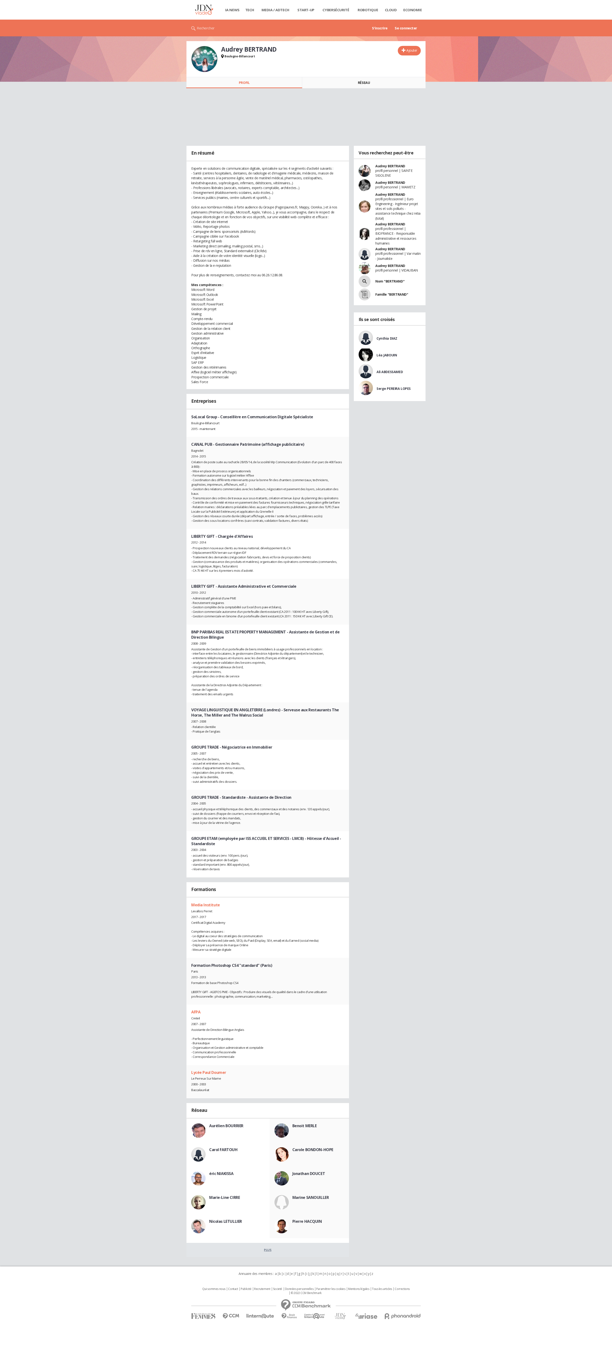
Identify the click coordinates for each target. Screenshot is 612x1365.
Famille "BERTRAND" (391, 294)
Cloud (391, 9)
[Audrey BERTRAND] (204, 59)
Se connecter (406, 28)
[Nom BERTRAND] (365, 281)
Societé (277, 1289)
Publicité (246, 1289)
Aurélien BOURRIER (226, 1125)
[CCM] (231, 1316)
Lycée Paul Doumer (208, 1072)
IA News (232, 9)
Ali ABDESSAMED (390, 372)
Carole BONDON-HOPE (312, 1149)
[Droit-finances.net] (289, 1316)
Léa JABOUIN (387, 355)
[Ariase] (366, 1316)
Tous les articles (382, 1289)
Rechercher (206, 28)
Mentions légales (358, 1289)
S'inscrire (380, 28)
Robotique (368, 9)
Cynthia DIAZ (387, 338)
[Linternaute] (260, 1316)
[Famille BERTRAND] (365, 294)
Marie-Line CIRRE (224, 1197)
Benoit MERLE (304, 1125)
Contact (233, 1289)
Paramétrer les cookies (330, 1289)
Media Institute (205, 905)
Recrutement (262, 1289)
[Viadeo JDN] (340, 1316)
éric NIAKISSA (221, 1173)
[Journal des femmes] (203, 1316)
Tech (249, 9)
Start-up (305, 9)
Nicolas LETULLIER (225, 1221)
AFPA (195, 1012)
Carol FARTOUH (223, 1149)
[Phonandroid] (403, 1316)
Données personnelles (299, 1289)
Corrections (402, 1289)
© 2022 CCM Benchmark (306, 1293)
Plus (267, 1250)
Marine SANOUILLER (310, 1197)
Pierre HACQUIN (307, 1221)
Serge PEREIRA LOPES (394, 388)
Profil (244, 82)
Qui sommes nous (213, 1289)
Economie (412, 9)
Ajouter (411, 50)
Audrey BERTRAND (390, 166)
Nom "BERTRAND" (389, 281)
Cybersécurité (335, 9)
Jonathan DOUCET (308, 1173)
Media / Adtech (275, 9)
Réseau (364, 82)
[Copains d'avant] (314, 1316)
